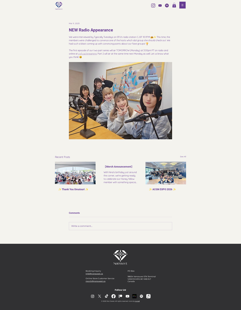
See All (183, 156)
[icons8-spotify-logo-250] (167, 5)
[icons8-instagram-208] (153, 5)
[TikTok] (106, 296)
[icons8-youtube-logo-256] (160, 5)
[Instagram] (93, 296)
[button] (174, 5)
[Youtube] (127, 296)
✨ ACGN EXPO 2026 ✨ (162, 189)
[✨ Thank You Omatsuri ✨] (75, 173)
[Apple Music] (148, 296)
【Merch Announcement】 (119, 166)
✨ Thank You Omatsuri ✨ (73, 189)
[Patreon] (120, 296)
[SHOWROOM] (134, 296)
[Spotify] (141, 296)
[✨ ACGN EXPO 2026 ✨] (165, 173)
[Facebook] (113, 296)
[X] (99, 296)
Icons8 (137, 301)
